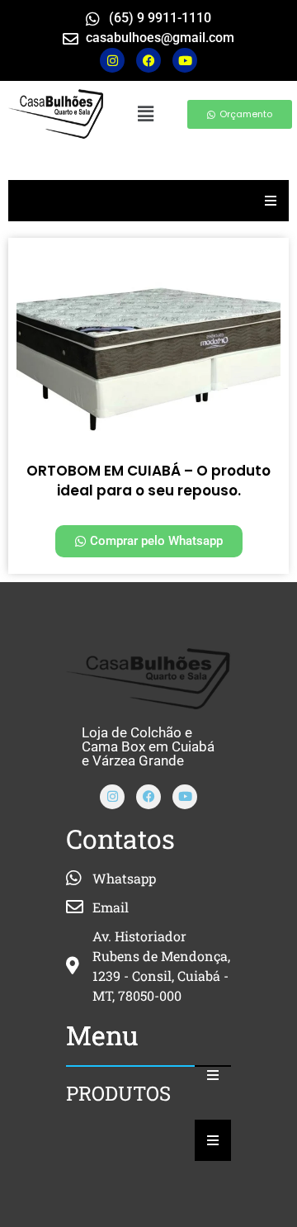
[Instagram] (112, 60)
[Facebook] (148, 796)
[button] (145, 113)
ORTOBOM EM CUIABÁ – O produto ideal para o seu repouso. (148, 480)
